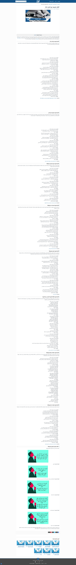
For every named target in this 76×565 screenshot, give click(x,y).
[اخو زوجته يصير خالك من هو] (38, 550)
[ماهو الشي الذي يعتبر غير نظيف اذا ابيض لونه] (21, 543)
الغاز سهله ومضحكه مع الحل (52, 248)
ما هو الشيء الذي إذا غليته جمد (38, 546)
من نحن (46, 563)
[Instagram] (37, 562)
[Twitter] (39, 562)
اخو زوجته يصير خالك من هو (38, 554)
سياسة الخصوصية (37, 563)
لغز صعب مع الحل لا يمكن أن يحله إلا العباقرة (50, 202)
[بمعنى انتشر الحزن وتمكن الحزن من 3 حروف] (29, 543)
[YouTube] (35, 562)
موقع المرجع (19, 37)
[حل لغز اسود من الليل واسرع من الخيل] (55, 550)
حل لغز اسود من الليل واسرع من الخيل (56, 554)
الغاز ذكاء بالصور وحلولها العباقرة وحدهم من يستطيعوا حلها (48, 98)
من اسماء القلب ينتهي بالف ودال (47, 554)
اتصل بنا (42, 563)
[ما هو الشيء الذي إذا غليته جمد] (38, 543)
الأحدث (56, 1)
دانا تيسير (55, 8)
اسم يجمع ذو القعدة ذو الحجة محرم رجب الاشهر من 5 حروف (55, 547)
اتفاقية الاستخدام (32, 563)
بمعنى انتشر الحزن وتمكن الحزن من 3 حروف (29, 546)
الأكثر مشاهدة (51, 1)
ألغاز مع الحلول (50, 4)
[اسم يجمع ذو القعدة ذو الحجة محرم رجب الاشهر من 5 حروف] (55, 543)
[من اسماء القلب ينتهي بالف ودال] (47, 550)
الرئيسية (59, 1)
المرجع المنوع (55, 4)
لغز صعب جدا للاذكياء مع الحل (52, 350)
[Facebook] (41, 562)
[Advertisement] (38, 28)
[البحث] (16, 1)
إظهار (35, 35)
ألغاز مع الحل (37, 39)
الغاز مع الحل (54, 294)
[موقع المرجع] (38, 1)
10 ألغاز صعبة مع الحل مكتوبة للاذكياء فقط (50, 161)
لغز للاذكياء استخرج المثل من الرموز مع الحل (50, 444)
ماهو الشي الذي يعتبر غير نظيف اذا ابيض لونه (21, 546)
